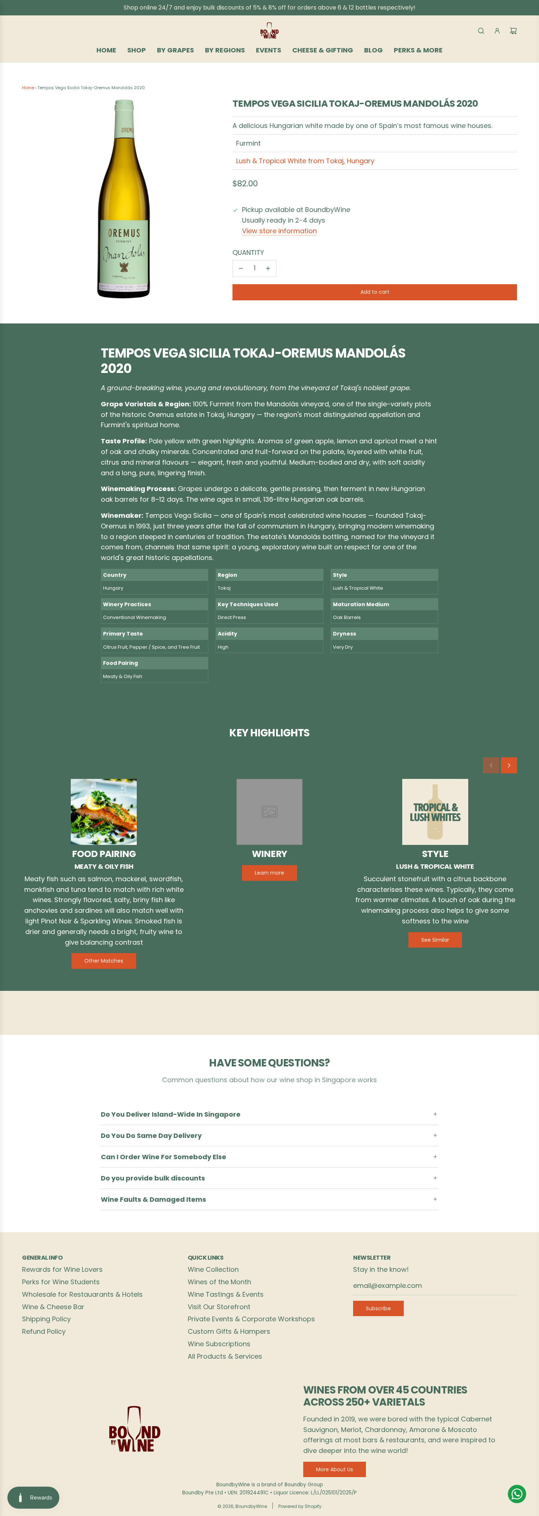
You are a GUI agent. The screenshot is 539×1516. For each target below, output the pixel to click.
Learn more (269, 872)
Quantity (248, 252)
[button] (491, 765)
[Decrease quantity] (241, 268)
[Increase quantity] (268, 268)
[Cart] (513, 31)
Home (28, 88)
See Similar (435, 940)
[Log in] (497, 31)
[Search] (481, 31)
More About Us (334, 1469)
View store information (279, 230)
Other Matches (103, 960)
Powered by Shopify (300, 1506)
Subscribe (378, 1308)
